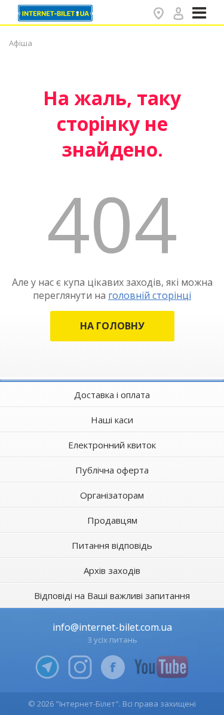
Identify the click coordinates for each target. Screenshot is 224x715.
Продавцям (112, 520)
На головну (112, 325)
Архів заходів (112, 570)
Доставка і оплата (112, 395)
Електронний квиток (112, 445)
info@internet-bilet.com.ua (112, 627)
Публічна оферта (112, 470)
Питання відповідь (112, 545)
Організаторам (112, 495)
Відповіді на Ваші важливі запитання (112, 595)
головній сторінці (149, 295)
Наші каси (112, 420)
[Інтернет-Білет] (57, 13)
